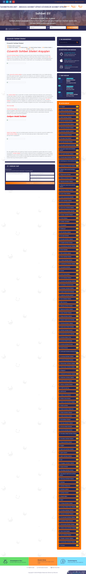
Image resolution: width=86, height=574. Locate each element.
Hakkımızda (59, 1)
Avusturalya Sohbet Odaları (69, 157)
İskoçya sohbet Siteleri (69, 305)
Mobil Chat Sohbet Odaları (69, 402)
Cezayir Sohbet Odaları (69, 214)
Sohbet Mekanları (69, 485)
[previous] (74, 572)
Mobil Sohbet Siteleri (69, 416)
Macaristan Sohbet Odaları (69, 363)
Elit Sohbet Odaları (69, 232)
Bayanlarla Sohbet (69, 174)
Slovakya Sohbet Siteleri (69, 470)
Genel (69, 270)
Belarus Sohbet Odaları (69, 178)
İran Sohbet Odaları (69, 298)
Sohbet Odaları (48, 47)
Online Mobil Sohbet (69, 426)
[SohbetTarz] (62, 87)
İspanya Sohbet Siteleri (69, 309)
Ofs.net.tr (55, 572)
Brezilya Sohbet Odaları (69, 190)
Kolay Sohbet (69, 347)
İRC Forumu (69, 302)
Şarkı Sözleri (69, 452)
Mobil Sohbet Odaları (35, 47)
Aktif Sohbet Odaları (69, 117)
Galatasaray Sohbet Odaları (69, 263)
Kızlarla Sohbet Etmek (69, 344)
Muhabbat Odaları (69, 419)
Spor (69, 499)
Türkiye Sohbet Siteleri (69, 503)
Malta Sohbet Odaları (69, 381)
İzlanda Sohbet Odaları (69, 323)
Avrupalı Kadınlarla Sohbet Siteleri (68, 149)
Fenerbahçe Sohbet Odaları (69, 246)
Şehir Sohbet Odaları (69, 456)
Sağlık (69, 445)
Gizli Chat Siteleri (69, 274)
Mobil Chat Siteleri (69, 398)
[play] (76, 572)
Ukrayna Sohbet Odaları (69, 513)
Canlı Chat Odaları (69, 193)
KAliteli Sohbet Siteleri (69, 330)
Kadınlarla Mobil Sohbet (69, 326)
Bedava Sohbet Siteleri (70, 80)
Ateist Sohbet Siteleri (69, 134)
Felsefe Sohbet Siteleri (69, 242)
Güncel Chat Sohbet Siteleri (69, 281)
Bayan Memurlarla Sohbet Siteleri (68, 170)
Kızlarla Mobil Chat (69, 337)
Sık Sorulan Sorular (69, 1)
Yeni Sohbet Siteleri (69, 534)
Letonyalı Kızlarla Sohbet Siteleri (69, 352)
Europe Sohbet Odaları (69, 239)
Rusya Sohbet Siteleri (69, 442)
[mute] (72, 573)
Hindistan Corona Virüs (69, 284)
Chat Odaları (69, 218)
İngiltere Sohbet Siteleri (69, 295)
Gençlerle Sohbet (69, 267)
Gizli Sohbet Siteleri (69, 277)
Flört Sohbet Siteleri (69, 256)
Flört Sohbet (69, 249)
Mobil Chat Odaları (13, 47)
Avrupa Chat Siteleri (69, 138)
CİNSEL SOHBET (69, 221)
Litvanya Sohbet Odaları (69, 356)
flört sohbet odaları (69, 253)
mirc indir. (15, 29)
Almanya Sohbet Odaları (69, 124)
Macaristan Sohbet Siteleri (69, 367)
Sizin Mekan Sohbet (72, 94)
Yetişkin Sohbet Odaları (69, 538)
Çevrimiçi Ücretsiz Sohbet (69, 211)
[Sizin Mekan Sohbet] (62, 94)
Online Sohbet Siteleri (69, 430)
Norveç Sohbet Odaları (69, 423)
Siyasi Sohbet (69, 466)
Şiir (69, 459)
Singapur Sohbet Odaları (69, 463)
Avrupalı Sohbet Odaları (69, 153)
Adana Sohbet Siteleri (69, 110)
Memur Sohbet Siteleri (69, 384)
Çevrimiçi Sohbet (69, 204)
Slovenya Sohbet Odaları (69, 478)
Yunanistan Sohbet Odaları (69, 541)
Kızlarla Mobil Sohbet (69, 340)
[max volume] (83, 573)
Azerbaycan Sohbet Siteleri (69, 166)
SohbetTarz (69, 88)
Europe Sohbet (69, 235)
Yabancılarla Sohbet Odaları (69, 527)
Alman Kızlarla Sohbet (69, 120)
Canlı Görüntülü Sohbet (69, 197)
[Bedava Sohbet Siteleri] (62, 80)
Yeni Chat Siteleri (69, 531)
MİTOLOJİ (69, 391)
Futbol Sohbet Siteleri (69, 260)
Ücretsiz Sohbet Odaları (69, 510)
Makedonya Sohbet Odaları (69, 374)
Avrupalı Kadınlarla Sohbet (69, 145)
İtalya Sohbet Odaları (69, 316)
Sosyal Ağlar (69, 496)
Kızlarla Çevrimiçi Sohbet (69, 333)
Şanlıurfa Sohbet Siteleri (69, 449)
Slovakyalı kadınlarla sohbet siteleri (68, 474)
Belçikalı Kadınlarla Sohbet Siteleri (68, 185)
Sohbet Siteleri (69, 492)
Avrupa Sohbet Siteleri (69, 141)
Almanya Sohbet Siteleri (69, 127)
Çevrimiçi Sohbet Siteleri (69, 207)
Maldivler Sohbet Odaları (69, 377)
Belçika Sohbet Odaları (69, 181)
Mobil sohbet (24, 47)
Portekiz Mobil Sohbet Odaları (69, 434)
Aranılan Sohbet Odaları (69, 131)
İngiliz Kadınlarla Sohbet (69, 291)
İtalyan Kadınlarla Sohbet (69, 319)
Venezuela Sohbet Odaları (69, 524)
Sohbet (69, 482)
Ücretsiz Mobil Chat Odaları (69, 506)
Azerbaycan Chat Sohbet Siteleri (69, 161)
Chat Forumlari (80, 1)
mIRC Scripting (69, 388)
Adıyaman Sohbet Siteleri (69, 113)
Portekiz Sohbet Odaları (69, 438)
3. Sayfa (69, 106)
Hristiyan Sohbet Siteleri (69, 288)
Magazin (69, 370)
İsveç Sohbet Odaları (69, 312)
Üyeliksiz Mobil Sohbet (69, 520)
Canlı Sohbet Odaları (69, 200)
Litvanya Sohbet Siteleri (69, 360)
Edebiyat (69, 228)
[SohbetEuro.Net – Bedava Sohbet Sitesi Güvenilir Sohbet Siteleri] (32, 6)
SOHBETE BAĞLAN (72, 27)
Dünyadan (69, 225)
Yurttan (69, 545)
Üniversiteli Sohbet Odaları (69, 517)
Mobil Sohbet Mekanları (69, 409)
